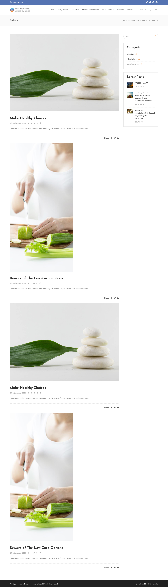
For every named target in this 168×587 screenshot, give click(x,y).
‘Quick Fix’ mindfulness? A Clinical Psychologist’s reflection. (145, 114)
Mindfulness (132, 59)
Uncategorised (133, 64)
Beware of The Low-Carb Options (36, 278)
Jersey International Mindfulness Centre (139, 21)
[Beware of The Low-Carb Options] (41, 207)
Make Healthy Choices (28, 118)
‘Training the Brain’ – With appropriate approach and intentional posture (144, 97)
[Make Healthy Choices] (64, 72)
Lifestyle (130, 54)
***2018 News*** (141, 83)
